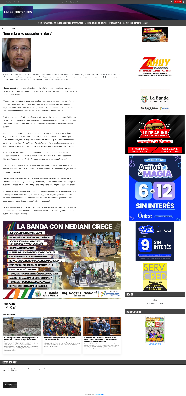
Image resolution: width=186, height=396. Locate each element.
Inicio (40, 23)
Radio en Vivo (128, 23)
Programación (77, 23)
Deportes (137, 23)
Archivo (88, 23)
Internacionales (115, 23)
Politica (104, 23)
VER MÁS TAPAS (155, 344)
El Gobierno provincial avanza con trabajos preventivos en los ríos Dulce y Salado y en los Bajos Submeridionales (21, 339)
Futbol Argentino (64, 23)
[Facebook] (183, 2)
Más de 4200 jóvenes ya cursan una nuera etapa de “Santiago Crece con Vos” (59, 339)
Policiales (96, 23)
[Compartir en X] (10, 307)
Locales (145, 23)
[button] (172, 2)
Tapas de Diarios (49, 23)
